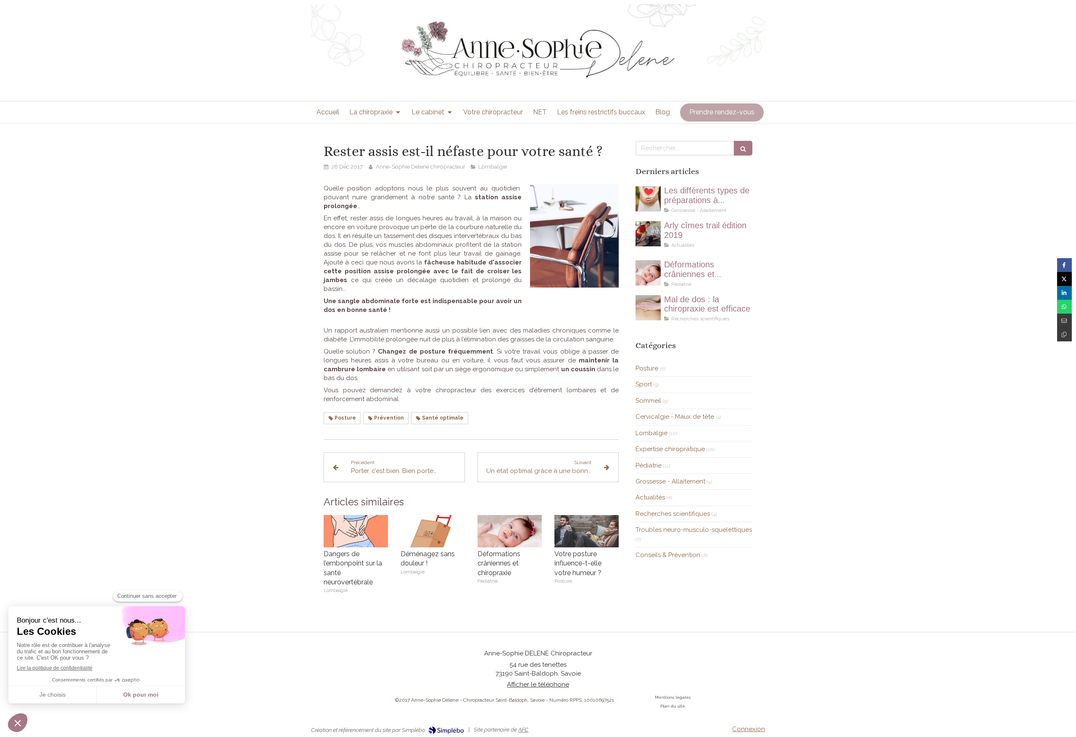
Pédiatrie (649, 465)
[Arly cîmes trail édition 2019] (648, 233)
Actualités (650, 497)
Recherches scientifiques (673, 514)
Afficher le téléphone (538, 684)
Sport (644, 384)
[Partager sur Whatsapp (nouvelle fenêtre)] (1064, 307)
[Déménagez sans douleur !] (433, 531)
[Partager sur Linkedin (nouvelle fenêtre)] (1064, 293)
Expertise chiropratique (670, 449)
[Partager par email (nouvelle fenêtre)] (1064, 321)
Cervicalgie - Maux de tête (675, 416)
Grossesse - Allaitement (670, 481)
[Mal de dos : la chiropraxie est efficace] (648, 307)
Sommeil (648, 400)
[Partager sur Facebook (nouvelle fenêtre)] (1064, 265)
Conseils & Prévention (668, 555)
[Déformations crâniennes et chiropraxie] (509, 531)
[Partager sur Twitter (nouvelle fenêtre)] (1064, 279)
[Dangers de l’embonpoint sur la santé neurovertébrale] (356, 531)
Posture (647, 368)
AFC (523, 729)
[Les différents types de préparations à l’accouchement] (648, 198)
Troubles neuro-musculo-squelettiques (694, 530)
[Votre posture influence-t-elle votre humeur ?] (586, 531)
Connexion (748, 729)
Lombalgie (651, 433)
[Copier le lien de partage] (1064, 334)
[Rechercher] (743, 148)
